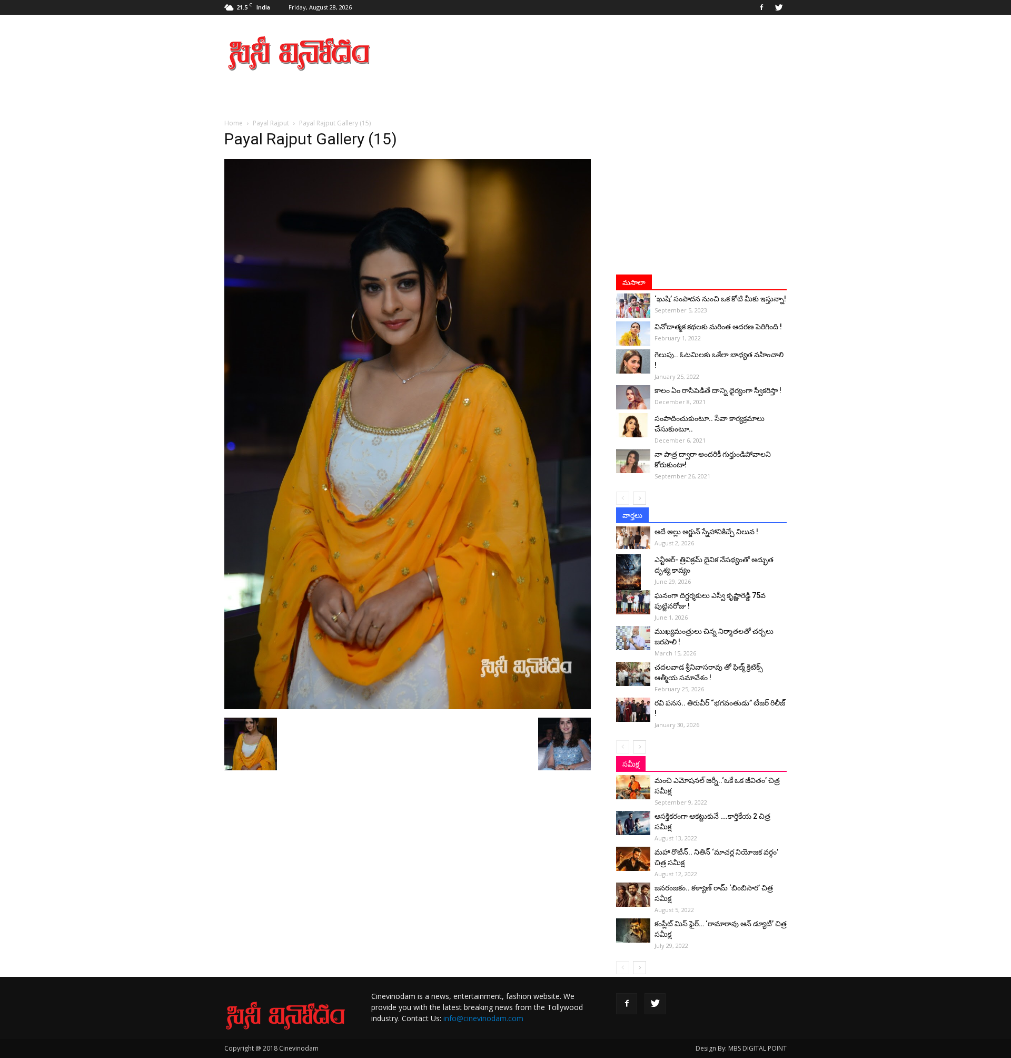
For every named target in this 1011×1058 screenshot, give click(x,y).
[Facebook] (761, 7)
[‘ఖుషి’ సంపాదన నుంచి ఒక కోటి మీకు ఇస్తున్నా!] (633, 305)
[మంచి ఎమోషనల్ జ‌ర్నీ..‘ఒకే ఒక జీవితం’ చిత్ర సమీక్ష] (633, 787)
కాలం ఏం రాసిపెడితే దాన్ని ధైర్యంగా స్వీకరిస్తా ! (718, 390)
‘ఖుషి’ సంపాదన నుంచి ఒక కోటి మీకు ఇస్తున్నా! (720, 299)
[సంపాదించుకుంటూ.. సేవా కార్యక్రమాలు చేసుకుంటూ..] (633, 425)
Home (233, 123)
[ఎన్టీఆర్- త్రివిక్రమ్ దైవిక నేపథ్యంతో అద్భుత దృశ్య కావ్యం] (633, 572)
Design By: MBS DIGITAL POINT (741, 1048)
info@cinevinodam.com (483, 1018)
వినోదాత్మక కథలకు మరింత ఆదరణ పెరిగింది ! (718, 326)
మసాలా (634, 282)
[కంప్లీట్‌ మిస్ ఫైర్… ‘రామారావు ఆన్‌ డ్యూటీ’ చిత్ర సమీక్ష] (633, 930)
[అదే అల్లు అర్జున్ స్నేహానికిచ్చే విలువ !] (633, 537)
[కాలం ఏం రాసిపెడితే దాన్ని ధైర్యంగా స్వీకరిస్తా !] (633, 397)
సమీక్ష (630, 764)
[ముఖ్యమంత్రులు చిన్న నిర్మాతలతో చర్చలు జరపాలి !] (633, 638)
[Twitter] (779, 7)
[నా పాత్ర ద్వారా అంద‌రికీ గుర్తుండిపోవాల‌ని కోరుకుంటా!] (633, 461)
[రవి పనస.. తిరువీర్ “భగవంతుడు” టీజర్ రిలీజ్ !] (633, 710)
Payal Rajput (271, 123)
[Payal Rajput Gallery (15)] (407, 706)
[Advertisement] (595, 53)
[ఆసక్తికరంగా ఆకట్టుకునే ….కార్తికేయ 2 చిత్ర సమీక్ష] (633, 823)
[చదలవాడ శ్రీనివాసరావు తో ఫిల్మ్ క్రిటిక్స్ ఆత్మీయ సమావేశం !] (633, 674)
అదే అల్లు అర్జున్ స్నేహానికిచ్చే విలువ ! (706, 531)
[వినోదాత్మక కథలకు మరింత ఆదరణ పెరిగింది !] (633, 333)
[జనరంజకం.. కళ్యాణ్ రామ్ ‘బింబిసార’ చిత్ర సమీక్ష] (633, 895)
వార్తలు (632, 515)
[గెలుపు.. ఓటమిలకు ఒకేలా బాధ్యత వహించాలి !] (633, 361)
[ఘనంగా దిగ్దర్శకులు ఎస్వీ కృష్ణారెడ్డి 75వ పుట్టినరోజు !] (633, 602)
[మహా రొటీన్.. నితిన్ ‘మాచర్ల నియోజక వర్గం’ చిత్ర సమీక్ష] (633, 859)
